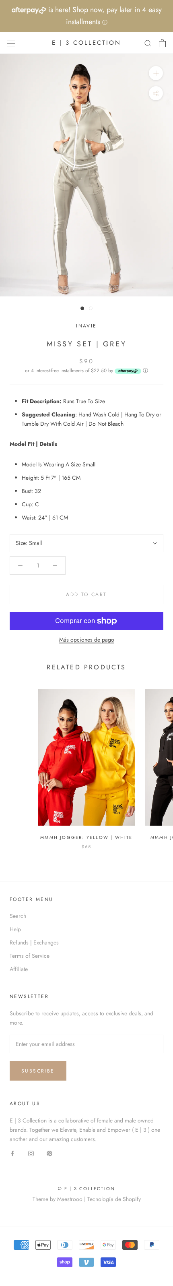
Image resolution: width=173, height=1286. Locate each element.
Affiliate (19, 969)
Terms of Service (29, 956)
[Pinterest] (49, 1153)
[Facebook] (12, 1153)
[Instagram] (31, 1153)
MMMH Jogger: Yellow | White (86, 837)
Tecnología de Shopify (114, 1199)
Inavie (86, 325)
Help (15, 929)
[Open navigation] (11, 43)
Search (18, 916)
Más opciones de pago (86, 640)
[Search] (148, 42)
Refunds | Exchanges (34, 942)
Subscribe (38, 1071)
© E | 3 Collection (86, 1188)
